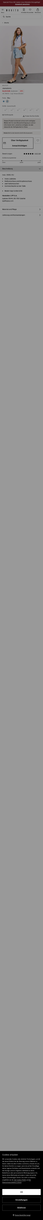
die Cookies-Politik (20, 1180)
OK (21, 1192)
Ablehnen (21, 1207)
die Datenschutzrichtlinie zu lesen (16, 1181)
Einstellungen (21, 1200)
